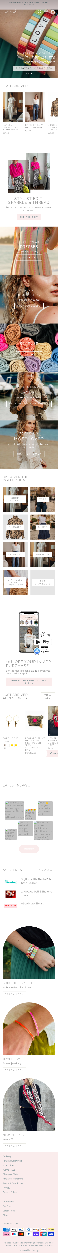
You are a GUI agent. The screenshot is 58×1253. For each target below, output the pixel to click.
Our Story (8, 1206)
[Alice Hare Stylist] (10, 906)
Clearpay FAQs (10, 1174)
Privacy (6, 1188)
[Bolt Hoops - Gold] (12, 745)
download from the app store (28, 681)
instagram (29, 849)
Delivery (7, 1156)
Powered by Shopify (28, 1250)
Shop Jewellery (28, 306)
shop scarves (29, 354)
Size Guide (8, 1165)
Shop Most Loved (29, 454)
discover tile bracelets (34, 68)
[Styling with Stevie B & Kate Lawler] (10, 882)
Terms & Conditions (13, 1183)
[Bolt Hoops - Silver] (4, 748)
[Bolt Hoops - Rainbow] (19, 745)
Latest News (9, 1211)
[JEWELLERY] (29, 1028)
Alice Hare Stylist (32, 903)
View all (48, 696)
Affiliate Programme (13, 1179)
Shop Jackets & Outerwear (29, 404)
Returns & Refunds (12, 1161)
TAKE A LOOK (14, 994)
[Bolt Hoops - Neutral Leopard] (8, 745)
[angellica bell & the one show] (10, 894)
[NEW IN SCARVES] (29, 1104)
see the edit (29, 217)
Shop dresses (29, 257)
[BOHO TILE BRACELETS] (29, 952)
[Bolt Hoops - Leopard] (4, 745)
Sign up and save (15, 1224)
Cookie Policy (10, 1192)
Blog (5, 1215)
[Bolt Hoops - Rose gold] (16, 745)
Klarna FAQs (9, 1170)
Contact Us (8, 1201)
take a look (14, 1146)
